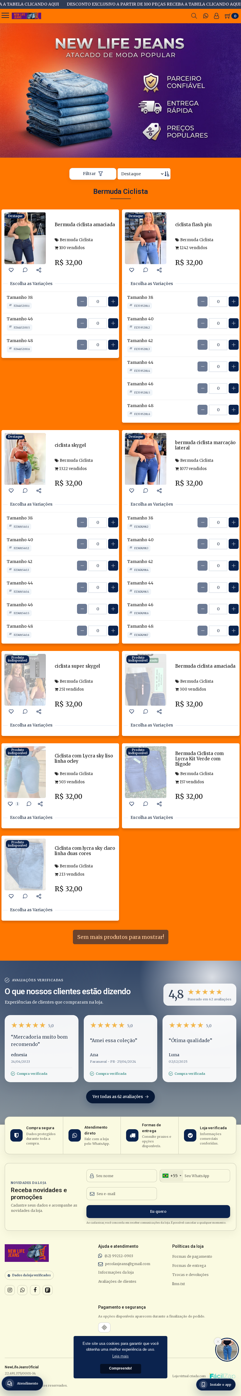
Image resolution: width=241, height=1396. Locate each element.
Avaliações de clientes (117, 1281)
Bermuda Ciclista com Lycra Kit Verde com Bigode (199, 759)
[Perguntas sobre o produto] (25, 270)
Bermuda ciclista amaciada (85, 224)
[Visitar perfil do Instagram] (10, 1290)
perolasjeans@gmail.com (127, 1264)
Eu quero (158, 1211)
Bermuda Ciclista (76, 239)
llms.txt (178, 1284)
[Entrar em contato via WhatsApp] (205, 16)
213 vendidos (71, 874)
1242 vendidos (193, 247)
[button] (199, 995)
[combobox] (171, 1175)
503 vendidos (71, 781)
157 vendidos (191, 781)
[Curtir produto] (11, 270)
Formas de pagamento (192, 1256)
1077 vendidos (193, 468)
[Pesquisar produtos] (194, 16)
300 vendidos (192, 689)
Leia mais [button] (120, 1356)
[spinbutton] (97, 301)
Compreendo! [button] (120, 1368)
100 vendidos (71, 247)
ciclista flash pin (193, 224)
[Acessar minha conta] (216, 16)
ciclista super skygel (77, 666)
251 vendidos (71, 689)
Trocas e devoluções (190, 1274)
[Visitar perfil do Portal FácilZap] (48, 1290)
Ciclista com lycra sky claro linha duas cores (85, 850)
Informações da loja (116, 1272)
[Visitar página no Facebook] (35, 1290)
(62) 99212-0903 (119, 1256)
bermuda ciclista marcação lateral (205, 445)
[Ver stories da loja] (26, 16)
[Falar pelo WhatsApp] (22, 1290)
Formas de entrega (189, 1265)
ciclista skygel (70, 445)
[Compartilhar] (39, 270)
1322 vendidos (72, 468)
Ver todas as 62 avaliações (118, 1096)
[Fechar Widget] (218, 1341)
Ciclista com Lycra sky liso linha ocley (84, 758)
